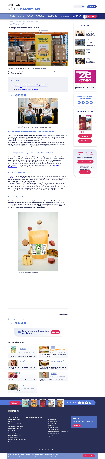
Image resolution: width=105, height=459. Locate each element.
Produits (11, 24)
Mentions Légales (44, 450)
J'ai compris (88, 456)
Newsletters (92, 7)
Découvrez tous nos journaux (85, 141)
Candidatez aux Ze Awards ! (17, 439)
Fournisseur (23, 348)
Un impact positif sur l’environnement (26, 90)
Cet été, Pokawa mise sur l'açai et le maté (22, 380)
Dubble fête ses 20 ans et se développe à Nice (90, 44)
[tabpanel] (85, 122)
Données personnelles (59, 450)
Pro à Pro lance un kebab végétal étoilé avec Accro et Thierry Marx (53, 368)
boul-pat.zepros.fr (53, 434)
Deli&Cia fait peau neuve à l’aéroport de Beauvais (22, 368)
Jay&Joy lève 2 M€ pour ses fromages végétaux (21, 391)
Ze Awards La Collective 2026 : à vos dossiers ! (85, 88)
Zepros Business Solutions (85, 162)
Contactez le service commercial (14, 429)
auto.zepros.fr (52, 423)
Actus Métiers (12, 16)
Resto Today (85, 172)
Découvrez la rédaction (15, 424)
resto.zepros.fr (52, 425)
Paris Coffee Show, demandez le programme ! (90, 63)
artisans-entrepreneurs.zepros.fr (57, 432)
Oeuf (22, 24)
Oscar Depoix (44, 30)
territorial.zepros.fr (53, 430)
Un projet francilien (21, 88)
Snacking (21, 16)
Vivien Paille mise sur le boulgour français (22, 356)
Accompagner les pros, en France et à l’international (31, 86)
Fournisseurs (64, 16)
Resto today (12, 442)
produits (18, 21)
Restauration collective (40, 16)
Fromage (22, 385)
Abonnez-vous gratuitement (85, 135)
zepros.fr (50, 436)
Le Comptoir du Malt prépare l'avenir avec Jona (90, 34)
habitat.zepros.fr (53, 427)
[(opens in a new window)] (25, 95)
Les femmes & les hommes (76, 16)
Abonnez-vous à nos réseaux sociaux (14, 436)
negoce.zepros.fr (53, 421)
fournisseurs (11, 21)
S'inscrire (55, 332)
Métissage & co (23, 373)
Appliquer (83, 6)
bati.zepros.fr (52, 419)
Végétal (17, 24)
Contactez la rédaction (15, 426)
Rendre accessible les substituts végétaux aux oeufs (31, 84)
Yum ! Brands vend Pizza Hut (90, 53)
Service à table (30, 16)
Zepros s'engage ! (13, 433)
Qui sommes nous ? (14, 417)
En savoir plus (59, 457)
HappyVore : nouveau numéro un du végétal (51, 379)
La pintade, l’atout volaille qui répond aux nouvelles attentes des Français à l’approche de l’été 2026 (53, 356)
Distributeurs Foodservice (52, 16)
